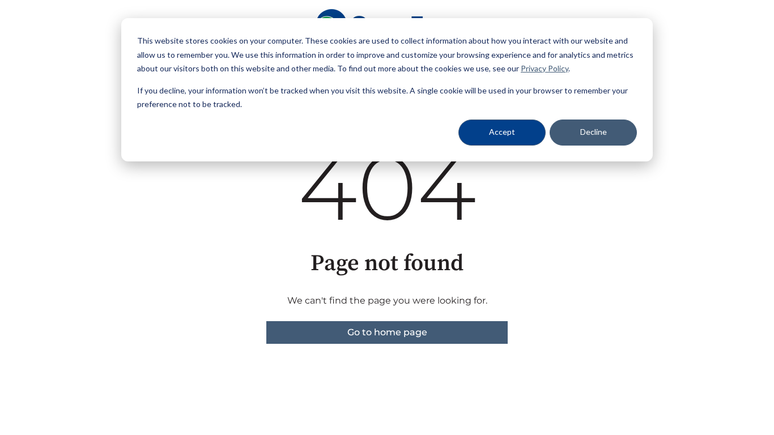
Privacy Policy (544, 68)
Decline (593, 132)
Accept (502, 132)
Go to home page (387, 332)
